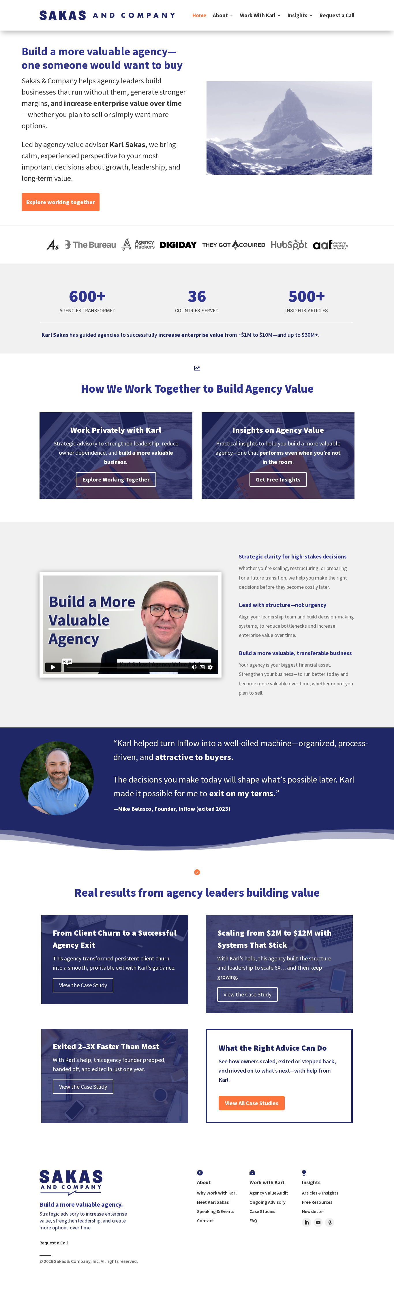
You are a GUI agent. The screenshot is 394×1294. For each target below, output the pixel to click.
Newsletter (313, 1211)
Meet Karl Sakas (213, 1202)
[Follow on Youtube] (318, 1222)
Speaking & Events (215, 1211)
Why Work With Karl (217, 1193)
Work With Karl (257, 15)
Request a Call (337, 15)
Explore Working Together (116, 479)
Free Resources (317, 1202)
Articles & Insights (320, 1193)
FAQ (253, 1220)
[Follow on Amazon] (329, 1222)
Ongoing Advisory (267, 1202)
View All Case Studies (251, 1103)
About (220, 15)
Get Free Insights (278, 479)
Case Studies (262, 1211)
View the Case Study (83, 985)
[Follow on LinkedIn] (306, 1222)
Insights (297, 15)
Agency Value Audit (268, 1193)
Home (199, 15)
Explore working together (60, 202)
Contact (205, 1220)
